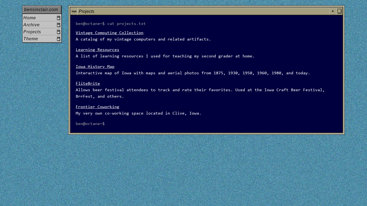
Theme (30, 39)
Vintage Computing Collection (109, 33)
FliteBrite (88, 84)
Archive (31, 25)
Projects (32, 32)
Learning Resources (97, 50)
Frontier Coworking (97, 107)
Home (29, 18)
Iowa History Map (95, 67)
